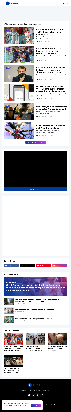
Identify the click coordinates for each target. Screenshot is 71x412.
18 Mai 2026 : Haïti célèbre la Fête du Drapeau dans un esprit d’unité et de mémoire (13, 348)
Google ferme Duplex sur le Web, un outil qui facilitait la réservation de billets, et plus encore (50, 88)
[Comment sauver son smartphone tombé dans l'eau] (9, 319)
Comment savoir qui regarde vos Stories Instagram (34, 309)
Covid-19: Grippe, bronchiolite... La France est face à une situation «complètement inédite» (51, 69)
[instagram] (42, 395)
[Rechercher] (68, 3)
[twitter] (33, 395)
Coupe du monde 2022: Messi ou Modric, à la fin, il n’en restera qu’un (50, 31)
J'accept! (36, 405)
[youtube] (37, 395)
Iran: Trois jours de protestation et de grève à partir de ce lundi (51, 108)
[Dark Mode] (63, 3)
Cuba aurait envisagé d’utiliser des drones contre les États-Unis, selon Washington (34, 348)
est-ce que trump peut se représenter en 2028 (57, 347)
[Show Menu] (3, 3)
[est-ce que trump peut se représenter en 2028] (57, 339)
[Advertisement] (35, 13)
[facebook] (29, 395)
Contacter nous (50, 404)
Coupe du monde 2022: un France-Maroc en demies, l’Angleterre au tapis (49, 50)
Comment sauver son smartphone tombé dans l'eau (34, 319)
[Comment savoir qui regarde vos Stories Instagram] (9, 310)
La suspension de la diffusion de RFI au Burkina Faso (50, 127)
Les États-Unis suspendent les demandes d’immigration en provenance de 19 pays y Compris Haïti (37, 300)
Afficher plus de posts (35, 142)
